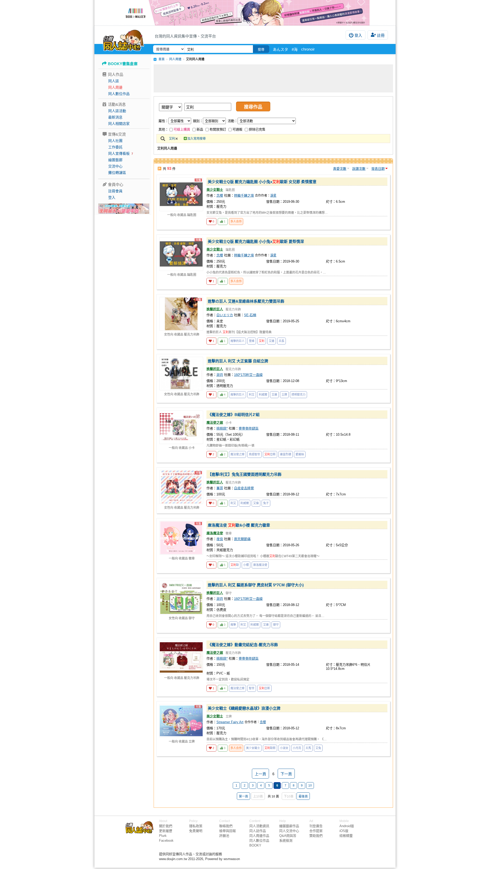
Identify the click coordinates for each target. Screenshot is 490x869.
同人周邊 (115, 87)
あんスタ (280, 49)
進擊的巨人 (214, 309)
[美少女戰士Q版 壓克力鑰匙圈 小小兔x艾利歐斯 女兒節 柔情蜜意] (181, 194)
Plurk (163, 836)
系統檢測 (285, 840)
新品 (200, 129)
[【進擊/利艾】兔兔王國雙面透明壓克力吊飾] (181, 487)
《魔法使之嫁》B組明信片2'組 (234, 414)
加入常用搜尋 (196, 138)
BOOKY (255, 845)
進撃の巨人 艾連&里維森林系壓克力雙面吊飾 (246, 301)
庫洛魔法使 (214, 533)
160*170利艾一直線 (248, 375)
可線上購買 (182, 129)
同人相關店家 (119, 124)
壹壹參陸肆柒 (249, 428)
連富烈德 (285, 454)
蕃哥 (219, 488)
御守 (276, 624)
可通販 (237, 129)
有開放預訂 (218, 129)
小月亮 (297, 747)
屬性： (163, 121)
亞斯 (270, 454)
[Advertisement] (273, 78)
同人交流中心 (289, 831)
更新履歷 (165, 831)
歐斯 (270, 747)
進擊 (233, 624)
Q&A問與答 (287, 836)
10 (310, 785)
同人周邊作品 (259, 836)
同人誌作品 (257, 831)
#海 (295, 49)
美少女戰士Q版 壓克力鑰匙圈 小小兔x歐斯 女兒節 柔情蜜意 (262, 182)
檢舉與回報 (227, 831)
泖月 (219, 375)
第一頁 (243, 796)
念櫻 (219, 195)
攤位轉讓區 (117, 173)
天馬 (308, 747)
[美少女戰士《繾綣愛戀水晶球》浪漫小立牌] (181, 721)
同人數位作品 (119, 94)
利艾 (251, 394)
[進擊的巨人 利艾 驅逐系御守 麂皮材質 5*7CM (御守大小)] (181, 597)
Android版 (346, 826)
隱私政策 (195, 826)
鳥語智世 (254, 454)
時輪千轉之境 (244, 195)
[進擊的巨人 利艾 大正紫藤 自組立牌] (181, 373)
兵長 (281, 340)
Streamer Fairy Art (229, 722)
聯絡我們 (225, 826)
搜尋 (261, 49)
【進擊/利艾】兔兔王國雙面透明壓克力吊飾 (244, 474)
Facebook (166, 840)
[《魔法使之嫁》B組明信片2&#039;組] (181, 427)
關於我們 (165, 826)
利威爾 (263, 394)
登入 (358, 35)
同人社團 (115, 141)
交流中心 (115, 166)
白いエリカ (224, 315)
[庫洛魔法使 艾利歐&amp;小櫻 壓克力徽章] (181, 538)
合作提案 (316, 831)
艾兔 (318, 747)
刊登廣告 (316, 826)
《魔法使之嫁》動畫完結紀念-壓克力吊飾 (243, 644)
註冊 (381, 35)
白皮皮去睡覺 (244, 488)
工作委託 (115, 147)
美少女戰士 (214, 190)
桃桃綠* (222, 428)
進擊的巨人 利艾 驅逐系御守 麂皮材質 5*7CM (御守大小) (256, 585)
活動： (233, 121)
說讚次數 (358, 169)
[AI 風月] (123, 211)
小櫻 (246, 564)
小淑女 (284, 747)
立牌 (284, 394)
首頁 (161, 59)
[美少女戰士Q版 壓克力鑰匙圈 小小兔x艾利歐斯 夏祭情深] (181, 254)
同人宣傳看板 (119, 153)
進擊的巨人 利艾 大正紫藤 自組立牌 (238, 361)
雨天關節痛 (242, 539)
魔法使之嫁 (214, 422)
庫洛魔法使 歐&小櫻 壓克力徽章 (239, 525)
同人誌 (113, 81)
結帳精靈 (346, 836)
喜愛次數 (339, 169)
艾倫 (256, 503)
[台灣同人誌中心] (123, 40)
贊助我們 (316, 836)
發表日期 (378, 169)
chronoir (308, 49)
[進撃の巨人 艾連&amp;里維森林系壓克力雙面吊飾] (181, 314)
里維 (251, 340)
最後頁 (303, 796)
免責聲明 (195, 831)
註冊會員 (115, 191)
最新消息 (115, 117)
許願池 (224, 836)
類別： (198, 121)
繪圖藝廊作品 (289, 826)
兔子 (266, 503)
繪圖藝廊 (115, 160)
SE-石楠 (250, 315)
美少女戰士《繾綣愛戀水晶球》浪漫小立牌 (244, 708)
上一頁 (260, 774)
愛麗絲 (300, 454)
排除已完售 (257, 129)
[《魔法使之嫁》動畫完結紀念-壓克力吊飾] (181, 657)
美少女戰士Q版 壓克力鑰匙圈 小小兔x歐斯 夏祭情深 (256, 241)
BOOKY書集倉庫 (123, 64)
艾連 (271, 340)
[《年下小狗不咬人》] (245, 13)
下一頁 (286, 774)
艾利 (172, 138)
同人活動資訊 (259, 826)
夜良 (219, 539)
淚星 (273, 195)
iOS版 (343, 831)
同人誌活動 (117, 111)
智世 (251, 688)
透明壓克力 (298, 394)
